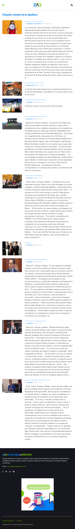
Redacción (30, 102)
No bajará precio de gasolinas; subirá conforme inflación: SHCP (36, 259)
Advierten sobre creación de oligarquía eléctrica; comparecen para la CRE (37, 379)
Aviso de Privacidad (7, 521)
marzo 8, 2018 (38, 261)
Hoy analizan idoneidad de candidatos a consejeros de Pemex (36, 116)
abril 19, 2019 (38, 178)
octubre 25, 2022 (47, 23)
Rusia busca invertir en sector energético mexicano (34, 175)
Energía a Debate (28, 242)
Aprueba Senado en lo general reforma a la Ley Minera (34, 82)
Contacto (19, 521)
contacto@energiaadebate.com (16, 466)
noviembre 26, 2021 (40, 102)
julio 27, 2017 (38, 323)
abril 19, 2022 (39, 85)
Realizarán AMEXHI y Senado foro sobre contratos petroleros (35, 99)
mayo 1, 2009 (38, 382)
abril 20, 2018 (38, 245)
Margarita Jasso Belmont (34, 23)
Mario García (30, 85)
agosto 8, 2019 (38, 119)
